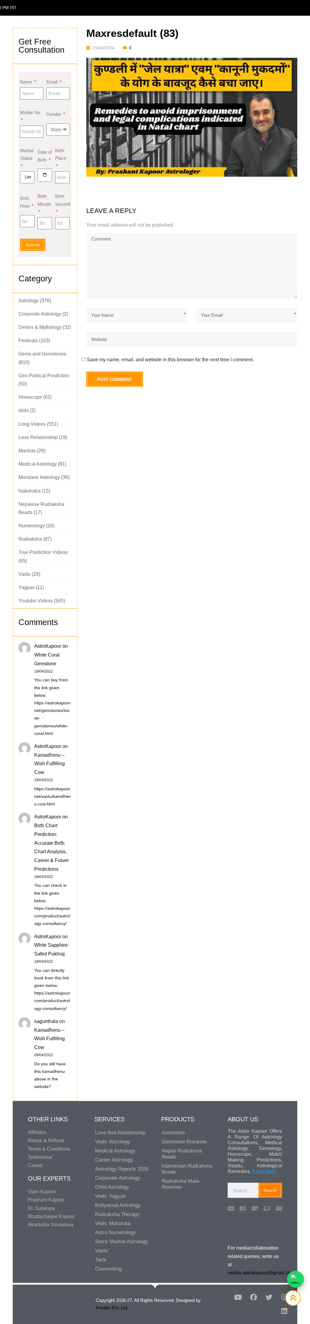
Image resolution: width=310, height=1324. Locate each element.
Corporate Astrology (39, 313)
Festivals (28, 340)
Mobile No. (30, 112)
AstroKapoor (47, 646)
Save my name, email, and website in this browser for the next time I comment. (170, 359)
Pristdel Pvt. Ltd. (112, 1307)
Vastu (24, 574)
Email (52, 81)
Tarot (100, 1260)
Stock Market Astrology (121, 1241)
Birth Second (62, 200)
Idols (23, 410)
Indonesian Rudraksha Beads (187, 1169)
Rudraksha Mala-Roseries (181, 1184)
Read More (264, 1171)
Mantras (27, 450)
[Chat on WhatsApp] (295, 1279)
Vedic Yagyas (110, 1196)
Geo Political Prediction (43, 375)
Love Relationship (38, 437)
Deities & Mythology (39, 327)
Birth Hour (25, 202)
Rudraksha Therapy (117, 1214)
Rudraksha (30, 539)
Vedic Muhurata (112, 1223)
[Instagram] (284, 1297)
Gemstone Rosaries (184, 1142)
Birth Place (60, 154)
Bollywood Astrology (118, 1205)
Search (270, 1190)
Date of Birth (45, 155)
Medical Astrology (37, 464)
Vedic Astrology (112, 1142)
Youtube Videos (35, 600)
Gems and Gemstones (42, 353)
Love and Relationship (120, 1133)
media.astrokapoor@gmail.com (261, 1272)
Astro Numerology (115, 1232)
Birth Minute (44, 200)
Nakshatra (29, 490)
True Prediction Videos (43, 552)
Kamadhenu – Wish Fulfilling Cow (49, 763)
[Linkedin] (284, 1311)
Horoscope (30, 397)
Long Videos (32, 424)
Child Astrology (112, 1187)
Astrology (28, 300)
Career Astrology (114, 1160)
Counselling (108, 1269)
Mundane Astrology (39, 477)
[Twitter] (269, 1297)
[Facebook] (253, 1297)
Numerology (31, 525)
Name (26, 81)
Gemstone (173, 1133)
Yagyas (26, 587)
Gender (54, 114)
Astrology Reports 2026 (121, 1169)
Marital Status (26, 154)
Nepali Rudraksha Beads (182, 1154)
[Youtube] (238, 1297)
